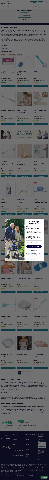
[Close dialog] (42, 220)
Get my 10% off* (34, 246)
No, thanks (34, 250)
